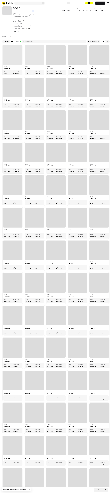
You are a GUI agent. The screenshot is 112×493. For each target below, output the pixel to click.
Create (49, 3)
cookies (12, 489)
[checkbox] (16, 41)
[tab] (4, 36)
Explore (55, 3)
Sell (60, 3)
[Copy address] (15, 32)
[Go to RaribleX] (89, 3)
